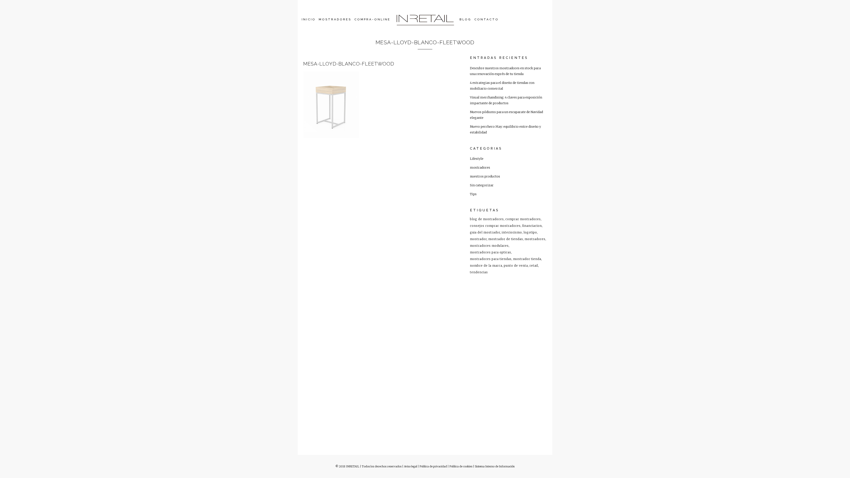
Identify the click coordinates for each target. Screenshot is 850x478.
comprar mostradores (523, 219)
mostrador (478, 239)
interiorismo (512, 232)
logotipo (530, 232)
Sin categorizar (482, 185)
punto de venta (516, 266)
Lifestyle (476, 159)
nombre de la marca (486, 266)
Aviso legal (410, 466)
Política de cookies (460, 466)
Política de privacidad (433, 466)
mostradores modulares (489, 246)
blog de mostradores (487, 219)
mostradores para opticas (490, 252)
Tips (473, 194)
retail (533, 266)
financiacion (532, 226)
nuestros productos (485, 176)
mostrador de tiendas (505, 239)
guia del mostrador (485, 232)
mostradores (480, 168)
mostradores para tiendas (491, 259)
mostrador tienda (527, 259)
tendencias (479, 272)
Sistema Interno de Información (495, 466)
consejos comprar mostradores (495, 226)
